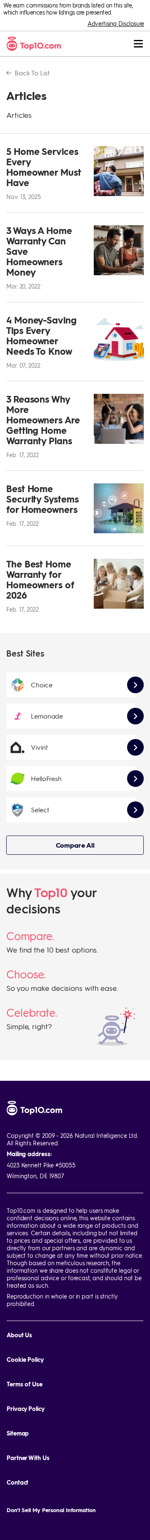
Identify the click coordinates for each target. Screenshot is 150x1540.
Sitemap (18, 1433)
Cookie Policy (25, 1359)
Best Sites (25, 653)
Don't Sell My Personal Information (51, 1509)
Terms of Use (24, 1384)
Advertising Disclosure (116, 23)
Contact (17, 1482)
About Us (19, 1335)
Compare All (75, 845)
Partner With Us (28, 1458)
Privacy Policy (26, 1409)
